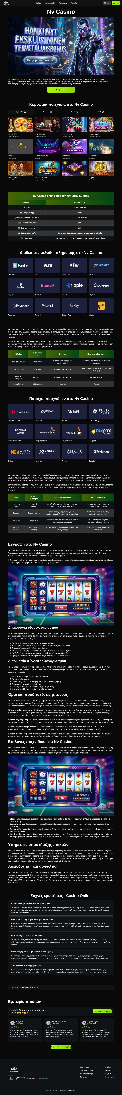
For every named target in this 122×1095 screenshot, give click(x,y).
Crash (73, 112)
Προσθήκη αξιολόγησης (102, 1011)
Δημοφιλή (19, 112)
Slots (100, 112)
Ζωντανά (46, 112)
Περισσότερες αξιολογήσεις (61, 1047)
